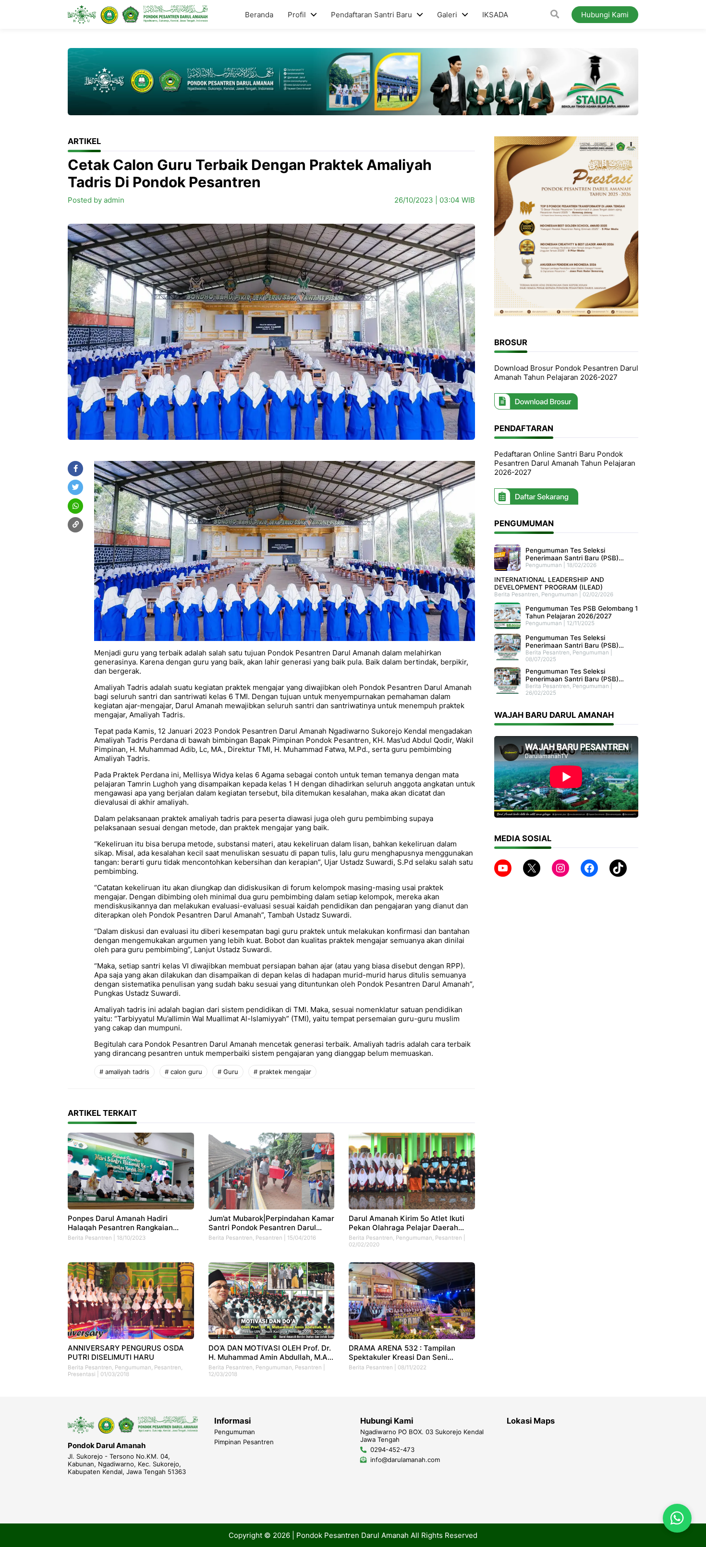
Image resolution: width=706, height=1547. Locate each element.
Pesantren (269, 1237)
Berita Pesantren (90, 1237)
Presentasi (82, 1374)
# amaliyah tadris (124, 1072)
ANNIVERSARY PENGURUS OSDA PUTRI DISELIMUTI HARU (126, 1352)
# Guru (228, 1072)
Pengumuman (414, 1237)
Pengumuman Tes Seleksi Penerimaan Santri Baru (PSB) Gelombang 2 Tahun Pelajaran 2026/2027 (572, 554)
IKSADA (495, 14)
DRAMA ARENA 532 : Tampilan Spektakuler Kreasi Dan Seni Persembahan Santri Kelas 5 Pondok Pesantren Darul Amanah (412, 1352)
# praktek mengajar (282, 1072)
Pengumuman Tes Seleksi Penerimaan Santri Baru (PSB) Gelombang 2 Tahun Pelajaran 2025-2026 (572, 675)
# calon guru (183, 1072)
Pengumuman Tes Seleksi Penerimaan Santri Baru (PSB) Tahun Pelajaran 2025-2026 (572, 641)
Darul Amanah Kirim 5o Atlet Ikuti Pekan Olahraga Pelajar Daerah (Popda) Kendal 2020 (406, 1223)
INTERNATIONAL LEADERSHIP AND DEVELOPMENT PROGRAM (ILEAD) (549, 583)
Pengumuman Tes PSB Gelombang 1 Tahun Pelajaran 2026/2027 (581, 612)
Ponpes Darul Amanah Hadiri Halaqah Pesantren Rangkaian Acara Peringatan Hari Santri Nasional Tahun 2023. (120, 1223)
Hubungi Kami (605, 14)
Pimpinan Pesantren (244, 1442)
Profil (297, 14)
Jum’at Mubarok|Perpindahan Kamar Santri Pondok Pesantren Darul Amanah (271, 1223)
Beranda (259, 14)
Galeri (447, 14)
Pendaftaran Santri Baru (371, 14)
